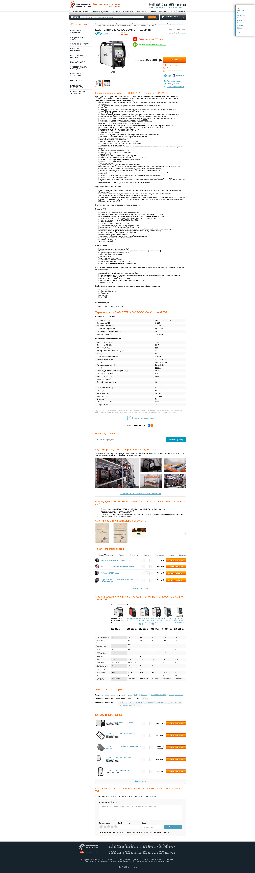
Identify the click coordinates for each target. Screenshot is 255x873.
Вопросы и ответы (156, 859)
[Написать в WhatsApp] (170, 75)
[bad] (101, 826)
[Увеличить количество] (151, 560)
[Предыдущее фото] (98, 55)
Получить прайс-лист (174, 71)
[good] (112, 826)
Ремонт (172, 12)
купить (174, 60)
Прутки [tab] (121, 555)
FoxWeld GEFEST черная (110, 573)
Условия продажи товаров (159, 861)
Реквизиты (169, 859)
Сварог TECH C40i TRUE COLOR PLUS (115, 560)
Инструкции (241, 15)
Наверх (241, 33)
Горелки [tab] (147, 555)
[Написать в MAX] (174, 75)
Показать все (139, 781)
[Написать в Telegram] (165, 75)
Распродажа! (81, 24)
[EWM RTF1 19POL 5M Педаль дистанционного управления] (100, 747)
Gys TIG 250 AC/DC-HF (166, 619)
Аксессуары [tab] (159, 555)
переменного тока (162, 702)
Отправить (173, 827)
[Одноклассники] (152, 425)
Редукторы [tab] (183, 555)
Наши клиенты (141, 12)
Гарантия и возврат (92, 861)
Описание (240, 10)
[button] (98, 83)
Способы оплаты (124, 861)
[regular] (108, 826)
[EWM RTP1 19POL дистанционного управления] (100, 759)
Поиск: (75, 17)
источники (139, 702)
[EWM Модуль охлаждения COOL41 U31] (100, 723)
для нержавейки (176, 702)
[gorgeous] (115, 826)
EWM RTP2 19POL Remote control (118, 770)
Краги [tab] (172, 555)
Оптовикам (163, 12)
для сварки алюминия (176, 695)
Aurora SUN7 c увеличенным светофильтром (117, 566)
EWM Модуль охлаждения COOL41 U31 (120, 722)
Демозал (240, 20)
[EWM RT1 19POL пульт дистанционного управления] (100, 735)
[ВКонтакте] (149, 425)
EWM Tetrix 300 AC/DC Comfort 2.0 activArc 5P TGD (156, 621)
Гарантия (116, 12)
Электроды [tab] (134, 555)
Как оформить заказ (140, 861)
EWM (135, 695)
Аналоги (240, 25)
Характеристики (242, 13)
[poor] (104, 826)
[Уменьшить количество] (143, 560)
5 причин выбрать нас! (80, 12)
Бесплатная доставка (101, 12)
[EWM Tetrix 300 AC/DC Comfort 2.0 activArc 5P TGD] (156, 616)
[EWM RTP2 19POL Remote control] (100, 771)
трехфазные (149, 702)
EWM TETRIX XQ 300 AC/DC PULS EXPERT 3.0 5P (144, 621)
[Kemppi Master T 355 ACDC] (132, 616)
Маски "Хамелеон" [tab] (106, 555)
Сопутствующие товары (245, 23)
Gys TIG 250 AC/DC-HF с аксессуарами (179, 620)
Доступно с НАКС (108, 33)
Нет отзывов (182, 33)
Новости (153, 12)
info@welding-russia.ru (175, 65)
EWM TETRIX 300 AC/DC (158, 695)
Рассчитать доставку (244, 18)
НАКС (130, 702)
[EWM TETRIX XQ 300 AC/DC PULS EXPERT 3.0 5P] (144, 616)
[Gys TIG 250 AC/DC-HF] (168, 616)
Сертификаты (128, 12)
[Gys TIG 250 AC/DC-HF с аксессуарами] (179, 616)
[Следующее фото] (127, 55)
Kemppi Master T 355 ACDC (132, 619)
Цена (239, 8)
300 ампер (144, 695)
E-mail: (144, 823)
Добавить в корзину (175, 560)
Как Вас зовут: (124, 823)
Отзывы (239, 28)
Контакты (181, 12)
